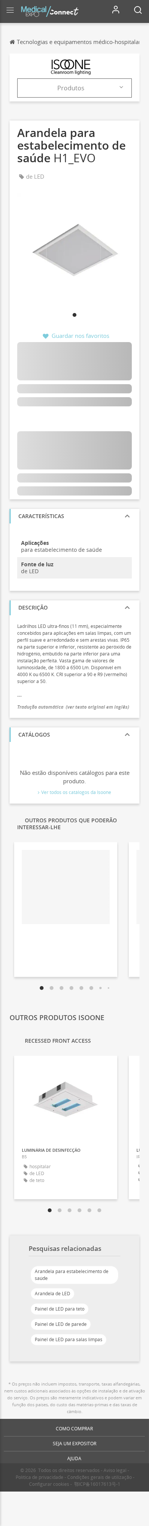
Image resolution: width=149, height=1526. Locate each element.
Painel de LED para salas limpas (68, 1339)
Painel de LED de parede (61, 1324)
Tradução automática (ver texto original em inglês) (73, 707)
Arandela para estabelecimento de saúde (72, 1274)
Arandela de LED (52, 1293)
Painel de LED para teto (59, 1309)
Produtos (70, 88)
